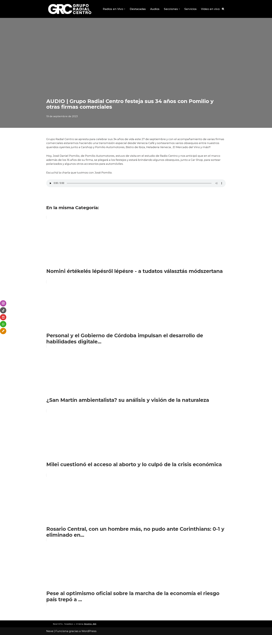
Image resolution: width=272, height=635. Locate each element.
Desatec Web (90, 624)
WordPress (88, 631)
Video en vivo (210, 9)
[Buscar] (223, 9)
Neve (49, 631)
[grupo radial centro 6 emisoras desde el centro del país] (70, 9)
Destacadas (138, 9)
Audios (154, 9)
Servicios (190, 9)
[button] (124, 9)
